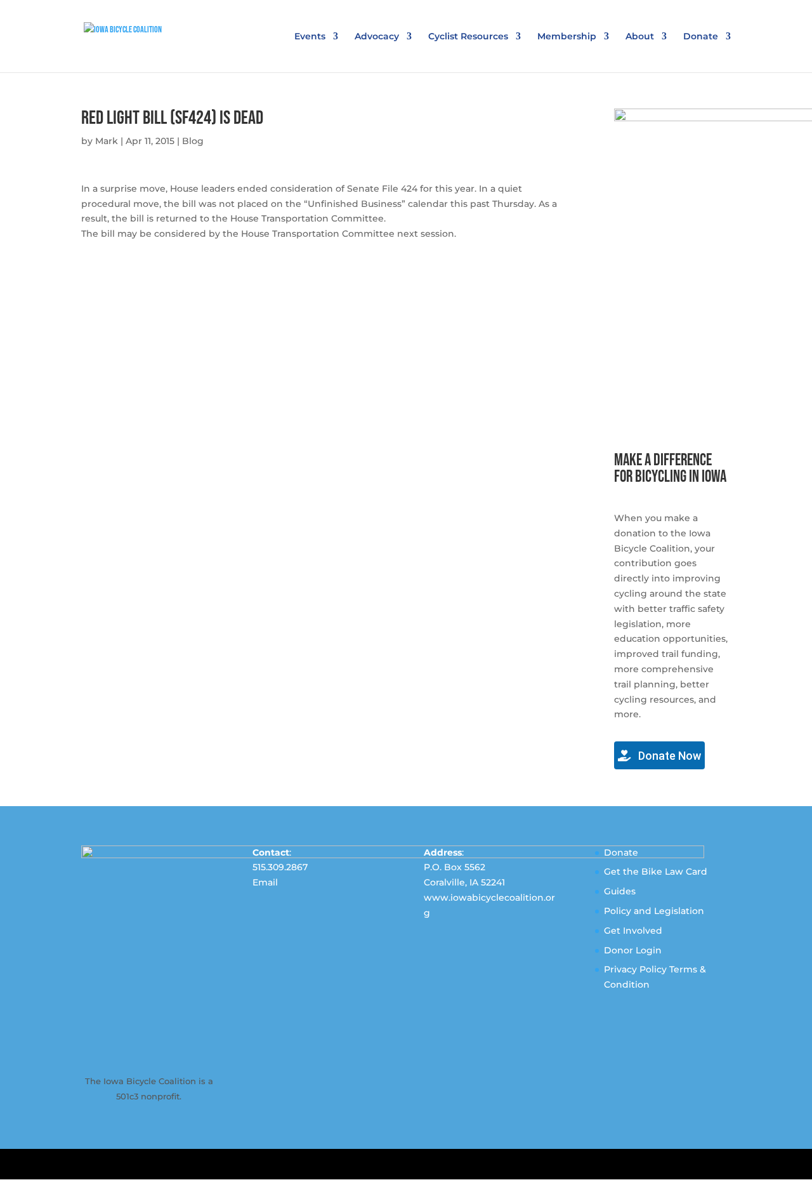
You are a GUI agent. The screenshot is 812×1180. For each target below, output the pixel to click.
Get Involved (633, 930)
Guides (620, 891)
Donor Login (633, 950)
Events (309, 37)
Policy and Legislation (654, 911)
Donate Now (668, 755)
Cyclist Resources (468, 37)
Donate (700, 37)
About (639, 37)
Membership (566, 37)
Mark (106, 141)
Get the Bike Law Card (655, 871)
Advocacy (377, 37)
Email (265, 882)
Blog (193, 141)
